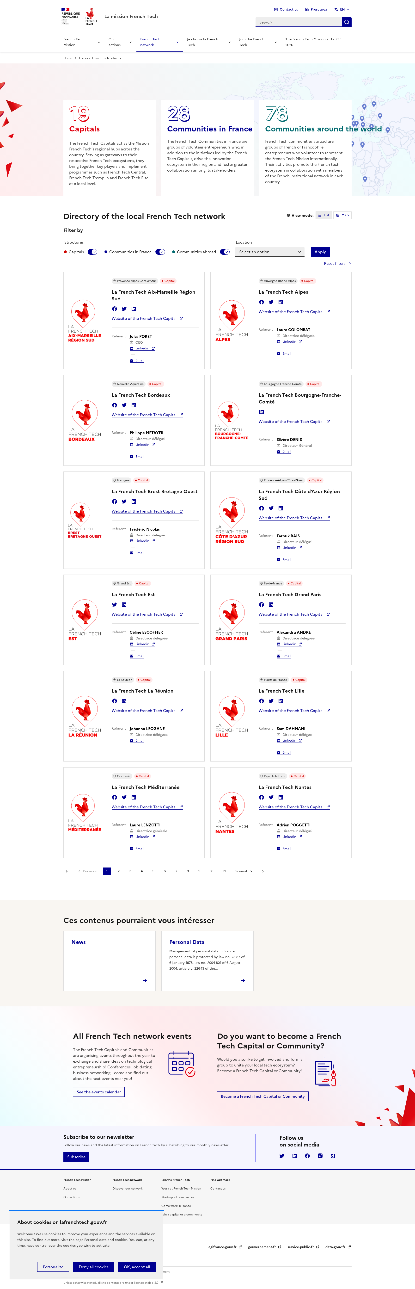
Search (347, 22)
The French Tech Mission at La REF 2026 (313, 42)
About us (69, 1188)
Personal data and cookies (105, 1239)
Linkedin (134, 309)
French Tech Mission (73, 42)
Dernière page (263, 871)
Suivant (241, 871)
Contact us (289, 9)
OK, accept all (137, 1267)
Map (345, 215)
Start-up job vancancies (177, 1197)
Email (139, 360)
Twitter (124, 309)
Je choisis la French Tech (202, 42)
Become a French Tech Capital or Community (263, 1096)
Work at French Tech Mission (181, 1188)
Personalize (53, 1267)
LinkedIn (294, 1156)
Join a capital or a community (181, 1214)
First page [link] (67, 871)
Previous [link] (90, 871)
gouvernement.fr (265, 1247)
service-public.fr (303, 1247)
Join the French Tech (251, 42)
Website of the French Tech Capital (144, 318)
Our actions (115, 42)
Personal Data (186, 942)
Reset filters (335, 263)
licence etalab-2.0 (146, 1283)
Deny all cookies (94, 1267)
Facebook (114, 309)
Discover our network (127, 1188)
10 (211, 871)
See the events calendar (99, 1092)
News (78, 942)
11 (224, 871)
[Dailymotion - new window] (333, 1156)
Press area (319, 9)
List (326, 215)
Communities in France (130, 252)
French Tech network (150, 42)
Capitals (76, 252)
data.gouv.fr (338, 1247)
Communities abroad (196, 252)
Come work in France (176, 1206)
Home (67, 58)
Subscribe (76, 1157)
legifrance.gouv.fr (225, 1247)
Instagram (320, 1156)
